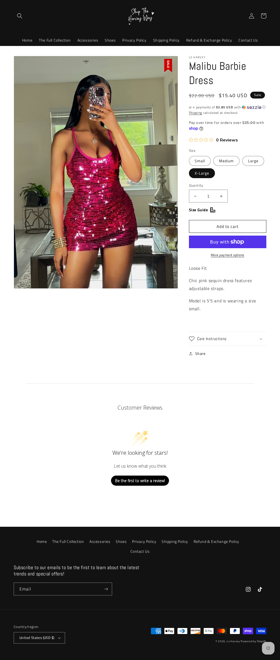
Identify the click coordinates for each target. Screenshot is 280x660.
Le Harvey (234, 641)
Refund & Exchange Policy (216, 541)
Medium (226, 161)
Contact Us (140, 551)
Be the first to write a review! (140, 480)
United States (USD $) (36, 637)
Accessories (99, 541)
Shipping (195, 112)
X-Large (202, 173)
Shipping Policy (175, 541)
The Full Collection (68, 541)
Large (253, 161)
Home (42, 541)
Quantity (196, 185)
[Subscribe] (106, 589)
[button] (20, 16)
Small (200, 161)
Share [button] (200, 353)
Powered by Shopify (253, 641)
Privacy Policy (144, 541)
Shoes (121, 541)
